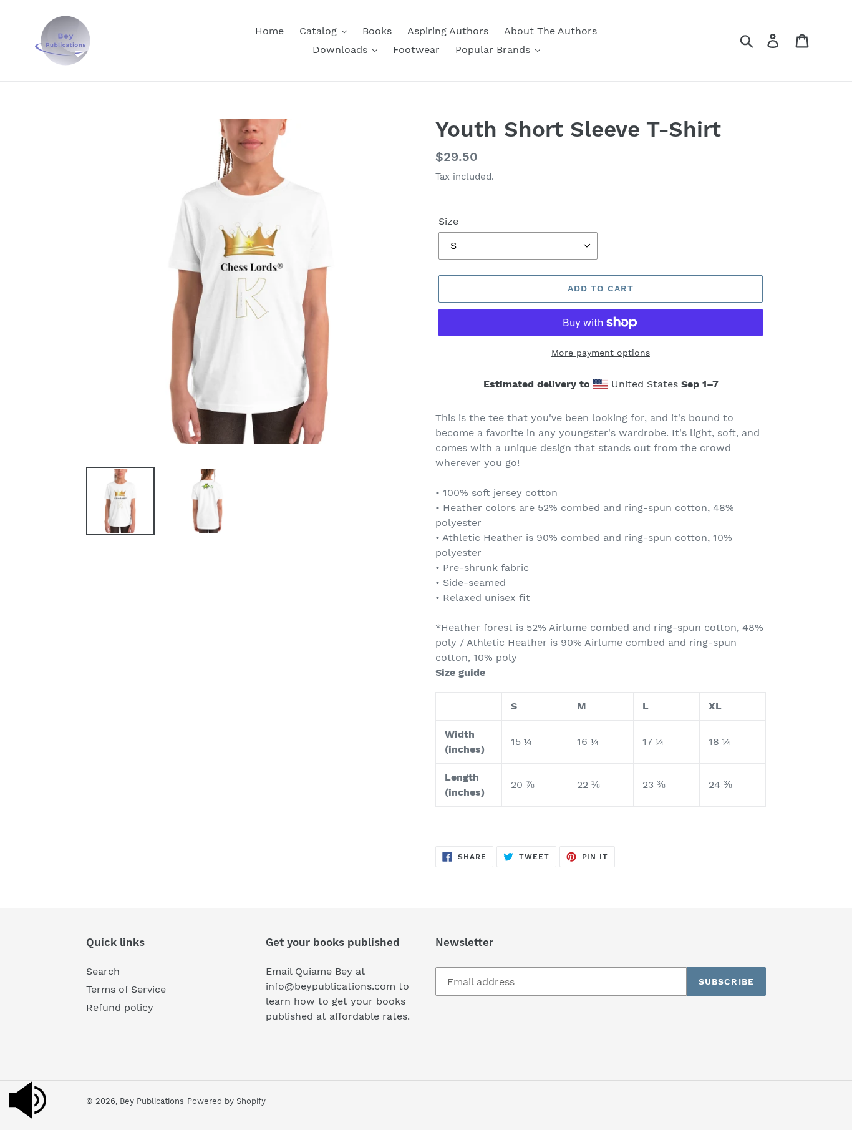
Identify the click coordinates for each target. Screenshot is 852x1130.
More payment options (600, 353)
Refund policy (119, 1007)
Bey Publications (152, 1101)
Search (103, 971)
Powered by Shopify (226, 1101)
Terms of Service (126, 989)
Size (448, 221)
